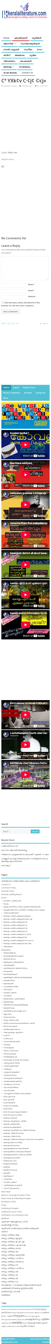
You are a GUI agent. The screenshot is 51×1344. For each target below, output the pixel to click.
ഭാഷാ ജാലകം (10, 72)
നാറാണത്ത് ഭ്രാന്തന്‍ (11, 1041)
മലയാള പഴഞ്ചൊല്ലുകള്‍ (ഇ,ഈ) (17, 916)
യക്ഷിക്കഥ (5, 1295)
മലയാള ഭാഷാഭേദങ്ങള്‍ (12, 1127)
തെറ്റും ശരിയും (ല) (9, 1278)
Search (16, 387)
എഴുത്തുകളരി (8, 965)
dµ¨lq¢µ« (43, 323)
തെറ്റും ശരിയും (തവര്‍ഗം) (12, 1261)
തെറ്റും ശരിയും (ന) (9, 1265)
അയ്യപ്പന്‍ (15, 1319)
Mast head (5, 1191)
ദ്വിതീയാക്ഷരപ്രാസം (11, 1029)
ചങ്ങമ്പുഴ (4, 1323)
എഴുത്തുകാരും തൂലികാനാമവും (15, 968)
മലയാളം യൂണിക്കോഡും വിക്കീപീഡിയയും (19, 1130)
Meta (5, 398)
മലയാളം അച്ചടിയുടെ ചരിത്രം (15, 1121)
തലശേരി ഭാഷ (8, 1008)
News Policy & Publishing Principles (16, 1198)
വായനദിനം (7, 1179)
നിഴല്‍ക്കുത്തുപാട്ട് (10, 1057)
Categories (40, 393)
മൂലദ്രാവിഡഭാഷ (10, 1170)
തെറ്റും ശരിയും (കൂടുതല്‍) (13, 1255)
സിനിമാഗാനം (27, 86)
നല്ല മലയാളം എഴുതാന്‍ (13, 1032)
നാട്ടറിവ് (6, 1035)
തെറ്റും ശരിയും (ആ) (10, 1235)
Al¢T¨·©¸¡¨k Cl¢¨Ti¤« (10, 323)
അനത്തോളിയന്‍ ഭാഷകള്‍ (13, 956)
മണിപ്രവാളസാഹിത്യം (12, 1115)
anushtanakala (12, 1309)
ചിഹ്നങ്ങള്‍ (7, 995)
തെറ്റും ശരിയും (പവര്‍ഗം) (12, 1268)
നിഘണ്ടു (6, 1044)
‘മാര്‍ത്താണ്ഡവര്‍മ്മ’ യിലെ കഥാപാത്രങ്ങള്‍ (20, 881)
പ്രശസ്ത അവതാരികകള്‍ (12, 1078)
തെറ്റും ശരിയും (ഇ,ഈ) (11, 1238)
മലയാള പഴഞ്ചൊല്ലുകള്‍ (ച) (15, 925)
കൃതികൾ (36, 37)
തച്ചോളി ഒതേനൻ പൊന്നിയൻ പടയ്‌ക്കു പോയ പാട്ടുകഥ (24, 910)
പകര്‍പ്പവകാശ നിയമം (11, 1063)
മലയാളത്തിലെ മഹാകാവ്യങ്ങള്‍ (16, 1148)
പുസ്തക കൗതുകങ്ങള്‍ (11, 1072)
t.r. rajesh (8, 1316)
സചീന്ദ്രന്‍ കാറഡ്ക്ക (12, 1326)
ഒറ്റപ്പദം (6, 904)
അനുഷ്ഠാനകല (6, 1319)
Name (31, 284)
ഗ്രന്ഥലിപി (7, 989)
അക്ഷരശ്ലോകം (9, 953)
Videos (6, 387)
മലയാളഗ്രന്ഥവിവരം (11, 1145)
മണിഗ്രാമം (7, 1109)
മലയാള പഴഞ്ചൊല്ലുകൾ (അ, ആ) (17, 943)
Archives (28, 393)
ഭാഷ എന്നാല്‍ (8, 1099)
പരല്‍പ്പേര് (7, 1069)
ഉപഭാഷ (5, 1218)
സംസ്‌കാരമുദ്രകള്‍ (30, 43)
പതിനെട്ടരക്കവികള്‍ (10, 913)
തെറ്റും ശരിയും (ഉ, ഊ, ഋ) (12, 1241)
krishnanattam (29, 1313)
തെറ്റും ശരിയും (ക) (9, 1251)
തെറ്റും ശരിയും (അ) (10, 1020)
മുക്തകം (6, 1167)
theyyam (18, 1316)
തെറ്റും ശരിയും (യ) (9, 1271)
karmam (20, 1312)
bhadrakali (37, 1309)
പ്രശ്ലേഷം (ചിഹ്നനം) (11, 1084)
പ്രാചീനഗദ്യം (9, 1090)
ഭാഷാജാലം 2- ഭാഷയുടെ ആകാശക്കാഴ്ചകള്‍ (21, 1285)
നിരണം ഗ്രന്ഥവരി (10, 1050)
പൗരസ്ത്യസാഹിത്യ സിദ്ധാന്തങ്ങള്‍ (17, 1093)
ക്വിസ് (6, 55)
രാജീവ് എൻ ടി (41, 1323)
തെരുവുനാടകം (9, 1017)
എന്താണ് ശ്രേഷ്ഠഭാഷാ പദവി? (14, 1221)
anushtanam (21, 1309)
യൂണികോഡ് (8, 1176)
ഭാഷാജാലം (24, 66)
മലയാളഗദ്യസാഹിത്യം (13, 1142)
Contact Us (27, 72)
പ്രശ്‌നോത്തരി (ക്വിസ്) (12, 1081)
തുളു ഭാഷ (7, 1014)
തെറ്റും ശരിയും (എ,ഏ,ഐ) (13, 1245)
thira (26, 1316)
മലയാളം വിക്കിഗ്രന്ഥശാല (13, 1133)
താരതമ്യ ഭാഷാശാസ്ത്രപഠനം (14, 1011)
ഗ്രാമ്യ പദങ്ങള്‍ (9, 992)
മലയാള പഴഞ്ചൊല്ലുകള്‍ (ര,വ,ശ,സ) (18, 940)
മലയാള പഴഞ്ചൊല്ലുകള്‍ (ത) (15, 928)
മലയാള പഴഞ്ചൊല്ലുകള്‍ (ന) (15, 931)
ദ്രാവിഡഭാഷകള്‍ (10, 1026)
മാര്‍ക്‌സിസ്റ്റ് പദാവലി (10, 1291)
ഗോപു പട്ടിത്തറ (41, 1319)
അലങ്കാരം (20, 55)
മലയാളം (7, 66)
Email (31, 290)
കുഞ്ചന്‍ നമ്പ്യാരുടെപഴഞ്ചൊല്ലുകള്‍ (20, 1228)
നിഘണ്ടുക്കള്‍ (8, 1047)
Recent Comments (11, 393)
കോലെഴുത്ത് (8, 983)
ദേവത (25, 1323)
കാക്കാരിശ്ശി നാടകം (9, 1225)
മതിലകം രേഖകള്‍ (10, 1118)
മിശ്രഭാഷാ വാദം (10, 1161)
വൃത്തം (32, 55)
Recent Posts (29, 387)
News (39, 49)
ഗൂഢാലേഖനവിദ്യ (10, 986)
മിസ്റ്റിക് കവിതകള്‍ (10, 1164)
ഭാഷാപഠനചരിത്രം (10, 1106)
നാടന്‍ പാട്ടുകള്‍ (11, 49)
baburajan (29, 1309)
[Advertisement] (25, 116)
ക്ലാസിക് (8, 43)
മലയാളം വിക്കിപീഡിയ (12, 1136)
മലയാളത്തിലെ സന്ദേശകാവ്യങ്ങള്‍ (17, 1151)
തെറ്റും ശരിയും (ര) (9, 1275)
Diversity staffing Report (11, 894)
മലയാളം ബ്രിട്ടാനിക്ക (11, 1124)
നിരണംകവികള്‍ (9, 1054)
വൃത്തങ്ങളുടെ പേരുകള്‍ (12, 1185)
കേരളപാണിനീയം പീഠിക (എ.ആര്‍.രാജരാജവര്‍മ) (21, 907)
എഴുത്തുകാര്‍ (20, 37)
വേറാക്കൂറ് (5, 865)
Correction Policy (8, 887)
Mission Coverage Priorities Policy (15, 1195)
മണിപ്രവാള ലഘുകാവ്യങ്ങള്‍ (15, 1112)
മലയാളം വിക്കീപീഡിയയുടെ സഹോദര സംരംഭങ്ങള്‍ (23, 1139)
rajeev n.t (38, 1312)
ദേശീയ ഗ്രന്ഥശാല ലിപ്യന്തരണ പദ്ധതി (19, 1023)
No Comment (42, 86)
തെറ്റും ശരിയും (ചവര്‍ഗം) (12, 1258)
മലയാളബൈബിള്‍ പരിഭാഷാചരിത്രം (17, 1154)
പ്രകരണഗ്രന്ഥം (10, 1075)
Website (31, 296)
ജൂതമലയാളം (8, 1002)
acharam (4, 1309)
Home (6, 37)
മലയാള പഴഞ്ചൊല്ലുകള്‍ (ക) (15, 922)
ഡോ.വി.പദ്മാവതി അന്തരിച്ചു (14, 850)
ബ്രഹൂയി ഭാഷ (9, 1096)
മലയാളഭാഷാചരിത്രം (11, 1158)
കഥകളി (28, 1319)
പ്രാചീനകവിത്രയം (10, 1087)
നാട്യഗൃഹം (8, 1038)
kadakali (14, 1313)
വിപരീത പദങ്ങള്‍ (9, 1182)
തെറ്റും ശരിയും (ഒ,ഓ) (11, 1248)
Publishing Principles (10, 1208)
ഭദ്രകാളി (31, 1323)
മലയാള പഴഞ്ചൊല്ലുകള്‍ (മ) (15, 937)
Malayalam (6, 950)
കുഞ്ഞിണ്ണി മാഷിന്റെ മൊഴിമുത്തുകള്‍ (17, 977)
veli (30, 1316)
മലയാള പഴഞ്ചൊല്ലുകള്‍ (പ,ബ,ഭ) (17, 934)
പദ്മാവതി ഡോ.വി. (9, 846)
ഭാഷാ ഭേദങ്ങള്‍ (9, 1102)
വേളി (3, 1326)
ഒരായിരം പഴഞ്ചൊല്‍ (12, 901)
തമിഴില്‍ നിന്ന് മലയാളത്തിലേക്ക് (15, 1005)
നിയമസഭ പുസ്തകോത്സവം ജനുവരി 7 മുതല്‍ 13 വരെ (25, 854)
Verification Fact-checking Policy (14, 1215)
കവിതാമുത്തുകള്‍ (10, 974)
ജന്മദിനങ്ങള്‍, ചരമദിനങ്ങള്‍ (13, 999)
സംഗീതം (28, 49)
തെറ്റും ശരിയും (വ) (9, 1281)
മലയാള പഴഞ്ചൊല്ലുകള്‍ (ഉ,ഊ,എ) (17, 919)
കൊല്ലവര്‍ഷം (9, 980)
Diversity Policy (7, 891)
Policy (3, 1205)
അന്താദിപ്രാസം (9, 959)
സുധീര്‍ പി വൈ (27, 1326)
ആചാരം (21, 1319)
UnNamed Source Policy (11, 1211)
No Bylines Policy (8, 1201)
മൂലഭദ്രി (6, 1173)
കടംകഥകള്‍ (25, 61)
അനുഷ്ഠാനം (35, 1316)
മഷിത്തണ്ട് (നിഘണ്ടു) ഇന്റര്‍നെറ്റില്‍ (17, 1288)
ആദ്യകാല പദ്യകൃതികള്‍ (13, 962)
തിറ (9, 1323)
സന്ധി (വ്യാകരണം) (11, 1188)
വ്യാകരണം (9, 61)
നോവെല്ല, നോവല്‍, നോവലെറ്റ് (15, 1060)
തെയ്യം (17, 1322)
